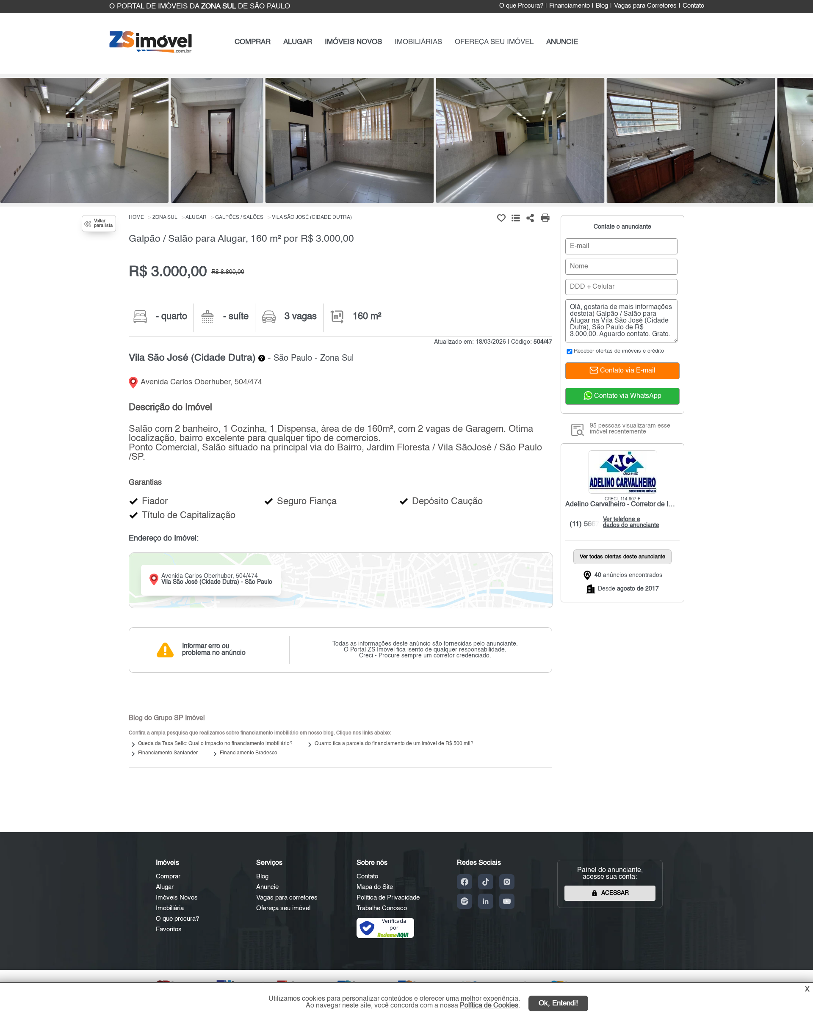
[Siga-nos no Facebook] (464, 881)
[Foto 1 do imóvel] (84, 140)
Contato (693, 6)
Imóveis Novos (177, 897)
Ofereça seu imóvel (283, 908)
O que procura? (177, 919)
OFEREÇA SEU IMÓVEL (494, 42)
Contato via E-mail (626, 370)
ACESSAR (615, 893)
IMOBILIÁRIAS (418, 42)
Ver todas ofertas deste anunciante (622, 557)
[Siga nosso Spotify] (464, 901)
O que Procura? (521, 6)
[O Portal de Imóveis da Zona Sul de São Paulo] (150, 51)
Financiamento (569, 6)
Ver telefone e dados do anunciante (629, 522)
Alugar (165, 887)
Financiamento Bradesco (248, 753)
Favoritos (169, 929)
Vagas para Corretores (645, 6)
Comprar (168, 876)
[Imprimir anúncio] (545, 218)
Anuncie (267, 887)
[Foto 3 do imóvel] (349, 140)
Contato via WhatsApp (626, 396)
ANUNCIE (562, 42)
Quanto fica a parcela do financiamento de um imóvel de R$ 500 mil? (394, 743)
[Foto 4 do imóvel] (520, 140)
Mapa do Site (375, 887)
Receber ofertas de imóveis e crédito (619, 351)
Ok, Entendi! (558, 1003)
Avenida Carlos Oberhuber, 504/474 (201, 382)
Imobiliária (170, 908)
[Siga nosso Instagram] (506, 881)
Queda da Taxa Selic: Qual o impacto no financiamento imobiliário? (215, 743)
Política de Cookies (489, 1005)
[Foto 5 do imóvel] (690, 140)
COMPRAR (253, 42)
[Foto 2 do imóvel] (217, 140)
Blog (602, 6)
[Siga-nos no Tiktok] (485, 881)
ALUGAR (297, 42)
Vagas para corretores (287, 897)
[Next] (802, 142)
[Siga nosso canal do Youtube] (506, 901)
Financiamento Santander (168, 753)
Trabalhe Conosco (382, 908)
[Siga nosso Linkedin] (485, 901)
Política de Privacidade (388, 897)
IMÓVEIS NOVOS (353, 42)
